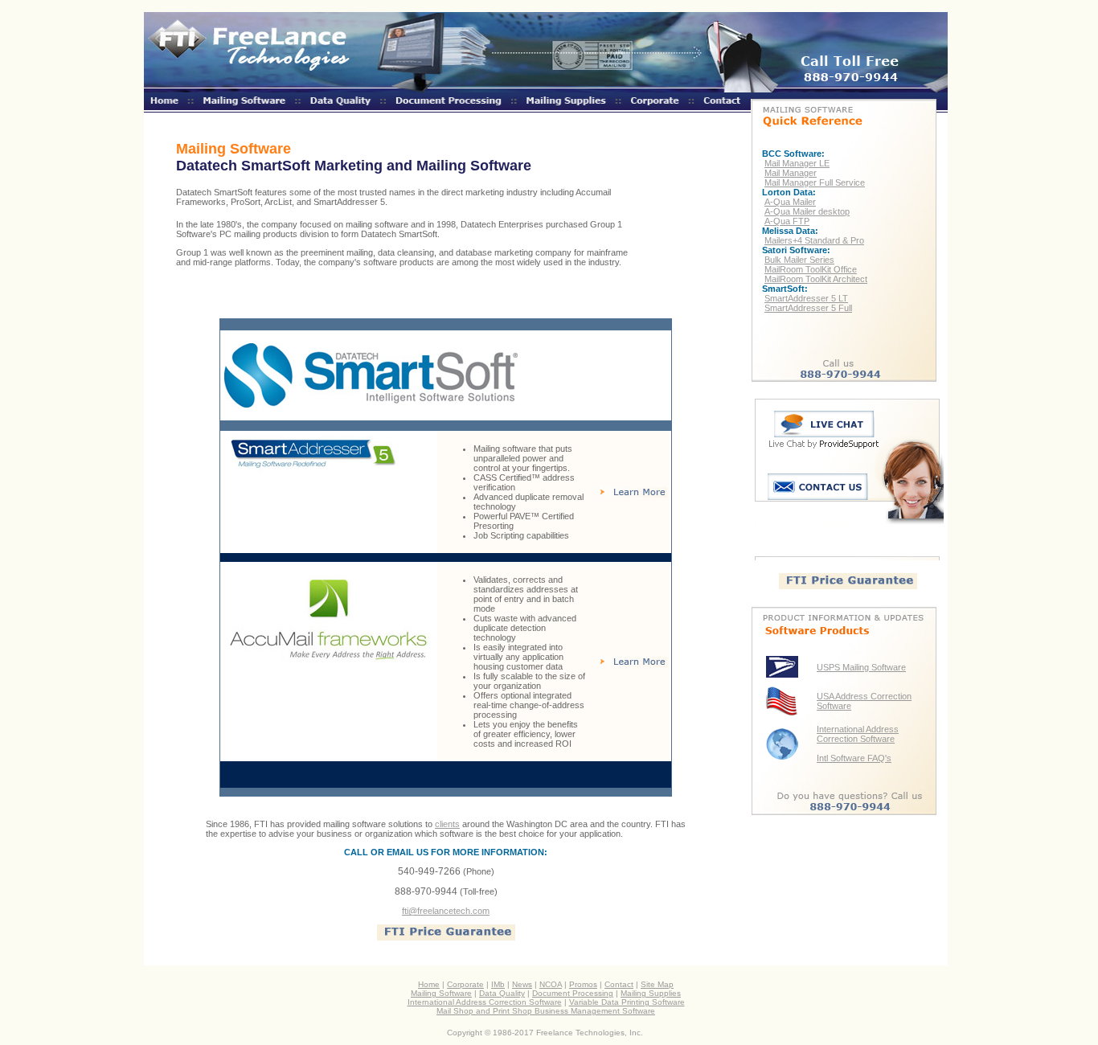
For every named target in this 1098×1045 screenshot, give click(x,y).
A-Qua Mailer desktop (807, 211)
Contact (618, 984)
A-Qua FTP (786, 221)
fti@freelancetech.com (446, 911)
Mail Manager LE (797, 163)
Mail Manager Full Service (814, 182)
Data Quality (502, 993)
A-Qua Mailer (790, 202)
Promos (583, 984)
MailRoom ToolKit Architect (815, 279)
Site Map (657, 984)
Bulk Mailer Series (799, 259)
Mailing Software (441, 993)
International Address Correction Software (858, 734)
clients (447, 824)
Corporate (465, 984)
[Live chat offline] (824, 433)
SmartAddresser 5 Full (808, 308)
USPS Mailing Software (861, 667)
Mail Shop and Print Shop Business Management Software (545, 1010)
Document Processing (572, 993)
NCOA (550, 984)
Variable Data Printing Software (627, 1002)
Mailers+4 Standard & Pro (814, 240)
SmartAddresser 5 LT (806, 298)
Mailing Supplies (651, 993)
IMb (498, 984)
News (522, 984)
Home (429, 984)
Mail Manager (790, 173)
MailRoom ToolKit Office (810, 269)
